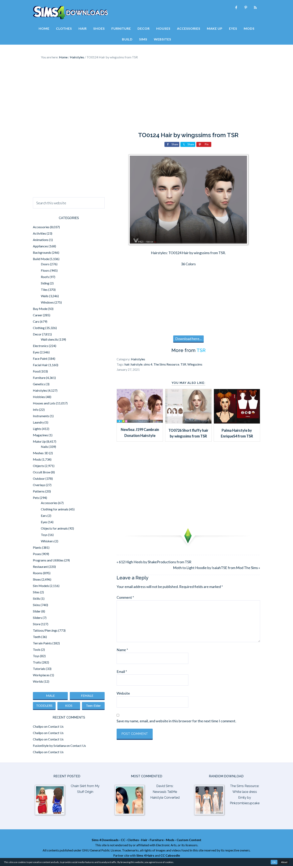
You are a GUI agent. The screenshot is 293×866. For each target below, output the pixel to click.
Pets (36, 497)
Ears (44, 515)
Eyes (36, 352)
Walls (44, 296)
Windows (47, 302)
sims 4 (148, 364)
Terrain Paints (42, 643)
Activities (39, 233)
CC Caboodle (170, 855)
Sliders (37, 617)
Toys (44, 535)
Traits (37, 662)
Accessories (41, 227)
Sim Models (41, 586)
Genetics (39, 384)
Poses (37, 554)
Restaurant (40, 566)
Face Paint (40, 358)
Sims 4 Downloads (70, 12)
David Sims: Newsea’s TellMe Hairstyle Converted (165, 791)
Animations (40, 240)
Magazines (40, 435)
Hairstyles (138, 359)
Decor (37, 334)
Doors (45, 264)
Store (36, 624)
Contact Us (56, 726)
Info (35, 409)
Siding (45, 283)
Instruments (41, 416)
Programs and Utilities (48, 560)
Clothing (39, 328)
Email (122, 671)
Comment (125, 597)
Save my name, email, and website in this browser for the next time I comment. (176, 721)
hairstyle (137, 364)
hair (127, 364)
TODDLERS (44, 705)
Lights (37, 429)
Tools (36, 649)
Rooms (37, 573)
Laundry (38, 422)
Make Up (39, 441)
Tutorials (39, 668)
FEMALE (87, 695)
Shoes (37, 579)
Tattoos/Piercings (45, 630)
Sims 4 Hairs (145, 855)
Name (122, 650)
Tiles (44, 289)
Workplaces (41, 675)
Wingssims (194, 364)
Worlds (38, 681)
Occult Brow (41, 472)
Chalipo (38, 726)
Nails (44, 446)
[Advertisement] (146, 96)
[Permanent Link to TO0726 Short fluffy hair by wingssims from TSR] (188, 422)
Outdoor (39, 478)
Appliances (40, 246)
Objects (38, 466)
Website (123, 693)
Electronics (40, 346)
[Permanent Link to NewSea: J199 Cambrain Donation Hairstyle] (140, 421)
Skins (36, 605)
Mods (37, 459)
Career (37, 315)
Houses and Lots (44, 403)
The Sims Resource (166, 364)
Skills (36, 598)
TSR (201, 350)
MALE (50, 695)
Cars (36, 321)
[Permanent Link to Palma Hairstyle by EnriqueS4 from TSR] (237, 422)
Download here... (188, 338)
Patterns (39, 491)
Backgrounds (42, 252)
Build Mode (41, 259)
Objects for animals (54, 528)
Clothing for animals (54, 509)
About (284, 862)
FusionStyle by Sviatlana (49, 745)
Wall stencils (49, 339)
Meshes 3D (40, 453)
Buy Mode (40, 309)
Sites (36, 592)
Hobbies (39, 397)
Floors (45, 270)
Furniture (39, 377)
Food (36, 371)
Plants (37, 547)
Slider (37, 611)
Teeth (37, 637)
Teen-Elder (93, 705)
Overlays (39, 485)
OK (274, 862)
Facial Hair (40, 365)
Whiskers (47, 541)
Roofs (45, 277)
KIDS (68, 705)
